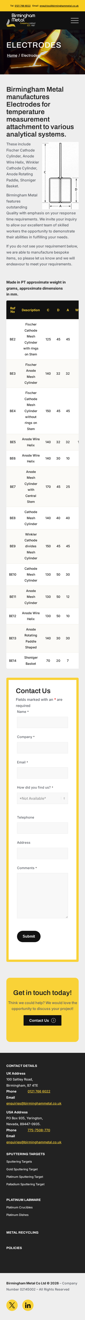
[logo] (35, 20)
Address (23, 843)
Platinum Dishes (17, 1215)
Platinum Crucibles (19, 1207)
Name (23, 712)
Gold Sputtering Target (22, 1169)
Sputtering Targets (19, 1161)
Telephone (25, 817)
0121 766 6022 (23, 5)
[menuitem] (72, 20)
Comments (27, 868)
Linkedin (28, 1305)
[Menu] (72, 20)
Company (26, 737)
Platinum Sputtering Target (24, 1176)
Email (22, 762)
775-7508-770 (39, 1130)
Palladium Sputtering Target (25, 1184)
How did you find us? (35, 787)
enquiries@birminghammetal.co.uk (59, 5)
